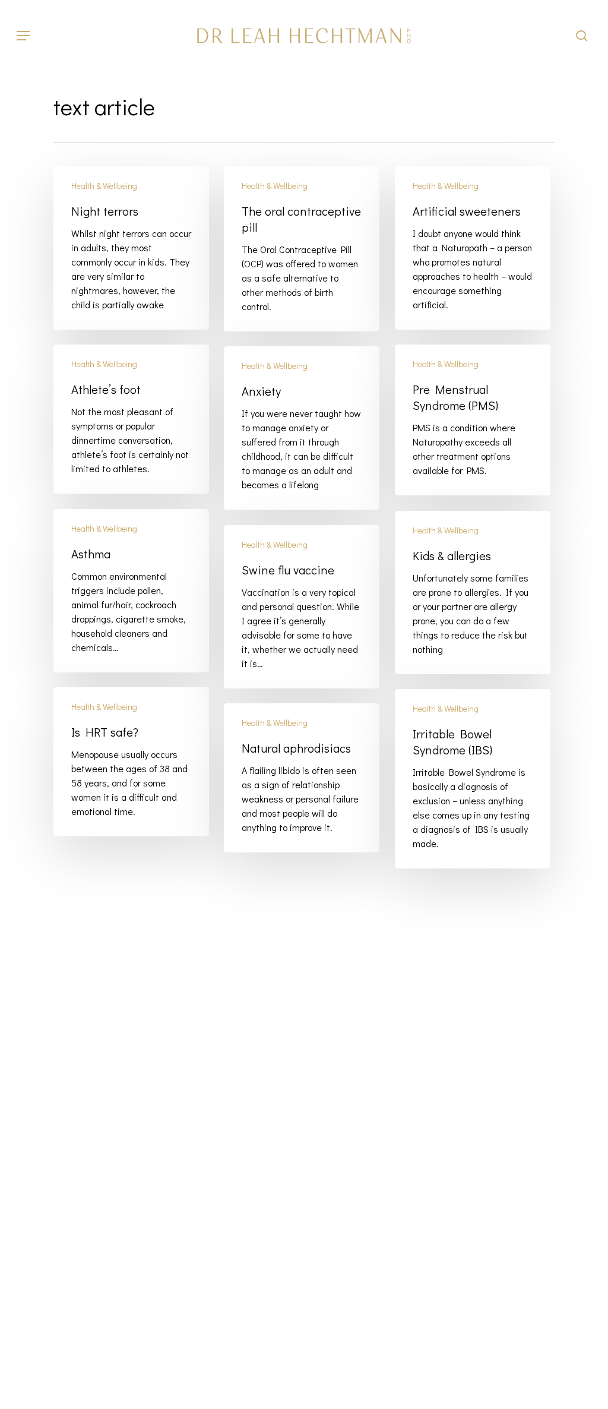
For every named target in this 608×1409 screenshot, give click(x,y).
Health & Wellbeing (104, 185)
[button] (23, 36)
